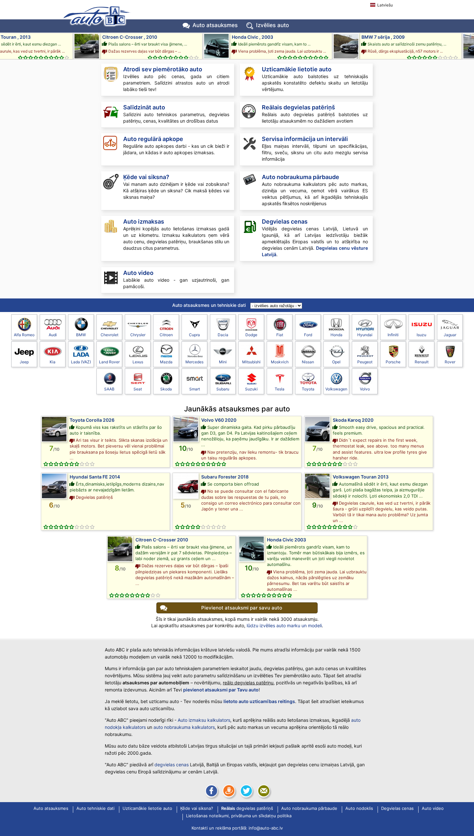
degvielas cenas (171, 764)
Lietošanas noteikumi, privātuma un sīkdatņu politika (238, 816)
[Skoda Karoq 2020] (317, 429)
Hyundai (364, 334)
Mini (223, 361)
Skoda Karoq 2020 (353, 420)
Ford (308, 334)
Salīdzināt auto (144, 107)
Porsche (393, 361)
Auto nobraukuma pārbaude (300, 177)
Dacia (223, 334)
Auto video (138, 272)
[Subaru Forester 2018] (186, 486)
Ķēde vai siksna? (146, 177)
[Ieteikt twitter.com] (245, 791)
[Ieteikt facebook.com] (211, 791)
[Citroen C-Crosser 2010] (120, 549)
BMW (81, 334)
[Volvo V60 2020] (186, 429)
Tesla (279, 389)
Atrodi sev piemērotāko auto (162, 69)
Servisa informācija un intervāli (305, 139)
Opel (336, 361)
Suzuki (251, 389)
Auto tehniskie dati (95, 808)
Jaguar (450, 334)
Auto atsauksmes (215, 25)
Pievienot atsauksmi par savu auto (241, 608)
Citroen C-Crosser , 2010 (120, 37)
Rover (450, 361)
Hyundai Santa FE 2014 (95, 476)
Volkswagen (336, 389)
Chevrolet (109, 334)
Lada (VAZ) (81, 361)
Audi (53, 334)
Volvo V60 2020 (218, 420)
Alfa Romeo (24, 334)
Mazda (166, 361)
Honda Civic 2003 (286, 539)
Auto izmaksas (143, 221)
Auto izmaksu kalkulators (204, 720)
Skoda (166, 389)
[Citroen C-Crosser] (77, 46)
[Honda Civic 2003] (251, 549)
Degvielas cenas (285, 221)
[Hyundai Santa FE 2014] (54, 486)
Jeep (24, 361)
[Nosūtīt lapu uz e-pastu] (263, 791)
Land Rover (109, 361)
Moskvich (280, 361)
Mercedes (194, 361)
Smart (194, 389)
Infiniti (393, 334)
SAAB (109, 389)
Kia (52, 361)
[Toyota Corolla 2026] (54, 429)
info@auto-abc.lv (266, 828)
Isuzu (421, 334)
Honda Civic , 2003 (242, 37)
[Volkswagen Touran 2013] (317, 486)
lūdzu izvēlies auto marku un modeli (284, 625)
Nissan (308, 361)
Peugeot (364, 361)
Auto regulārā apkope (153, 139)
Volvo (365, 389)
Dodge (251, 334)
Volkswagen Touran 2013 (361, 476)
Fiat (279, 334)
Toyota (308, 389)
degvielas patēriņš (298, 107)
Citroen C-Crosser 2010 (161, 539)
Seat (137, 389)
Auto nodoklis (359, 808)
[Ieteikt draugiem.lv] (228, 791)
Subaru (222, 389)
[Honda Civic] (207, 46)
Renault (422, 361)
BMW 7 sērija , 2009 (373, 37)
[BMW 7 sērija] (336, 46)
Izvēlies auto (272, 25)
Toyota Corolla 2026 (92, 420)
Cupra (194, 334)
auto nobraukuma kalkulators (184, 727)
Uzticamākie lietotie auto (296, 69)
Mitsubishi (251, 361)
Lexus (138, 361)
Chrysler (137, 334)
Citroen (166, 334)
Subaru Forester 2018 (225, 476)
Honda (336, 334)
